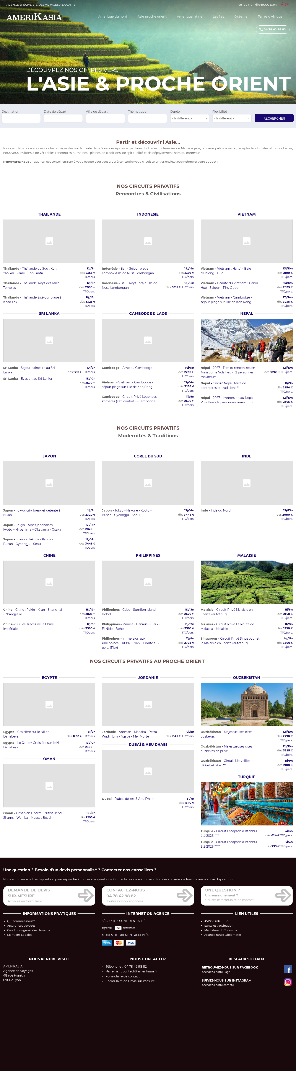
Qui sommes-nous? (21, 921)
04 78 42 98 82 (275, 29)
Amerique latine (189, 16)
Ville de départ (97, 112)
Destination (10, 112)
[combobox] (21, 118)
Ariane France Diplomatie (222, 934)
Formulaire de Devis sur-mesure (130, 981)
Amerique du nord (112, 16)
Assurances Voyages (21, 925)
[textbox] (21, 117)
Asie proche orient (152, 16)
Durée (175, 112)
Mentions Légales (19, 934)
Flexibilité (219, 112)
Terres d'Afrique (270, 16)
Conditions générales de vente (28, 930)
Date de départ (55, 112)
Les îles (218, 16)
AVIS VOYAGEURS (216, 921)
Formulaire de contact (123, 976)
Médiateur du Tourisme (220, 930)
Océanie (240, 16)
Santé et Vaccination (218, 925)
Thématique (137, 112)
